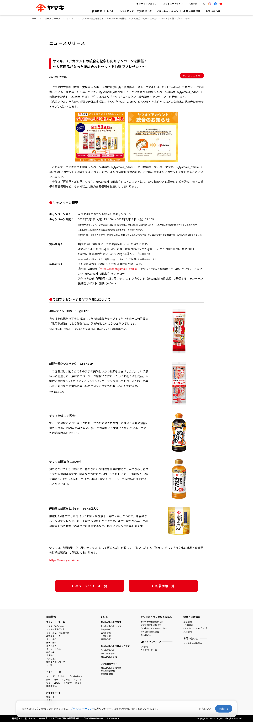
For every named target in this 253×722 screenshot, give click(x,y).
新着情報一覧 (165, 586)
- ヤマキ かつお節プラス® (195, 628)
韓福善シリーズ (53, 635)
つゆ (48, 682)
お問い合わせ (212, 11)
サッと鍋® (51, 639)
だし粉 (49, 665)
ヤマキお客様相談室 (192, 643)
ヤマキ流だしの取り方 (151, 625)
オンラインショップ (146, 3)
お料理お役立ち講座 (150, 631)
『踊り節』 (51, 658)
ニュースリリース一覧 (91, 586)
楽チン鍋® (51, 642)
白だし (57, 682)
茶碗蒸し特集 (107, 674)
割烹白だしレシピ (109, 656)
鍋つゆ (78, 682)
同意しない (205, 708)
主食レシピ (106, 629)
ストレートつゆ (53, 648)
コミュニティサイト (173, 3)
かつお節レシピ (108, 650)
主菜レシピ (106, 632)
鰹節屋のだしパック (55, 661)
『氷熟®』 (51, 655)
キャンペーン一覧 (149, 649)
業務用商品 (51, 685)
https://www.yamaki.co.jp (65, 560)
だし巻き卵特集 (108, 670)
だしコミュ (146, 634)
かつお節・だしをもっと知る (154, 628)
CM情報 (144, 646)
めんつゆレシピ (108, 653)
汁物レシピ (106, 635)
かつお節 (50, 676)
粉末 (56, 679)
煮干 (48, 679)
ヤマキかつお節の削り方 (152, 621)
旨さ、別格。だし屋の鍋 (57, 632)
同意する (224, 708)
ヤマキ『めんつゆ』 (55, 626)
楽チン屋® (51, 645)
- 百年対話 (188, 625)
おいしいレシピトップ (111, 626)
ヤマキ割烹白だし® (55, 629)
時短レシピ (106, 639)
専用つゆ (68, 682)
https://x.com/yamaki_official (119, 269)
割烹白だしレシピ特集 (111, 667)
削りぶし (62, 676)
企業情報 (187, 621)
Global (193, 3)
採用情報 (187, 631)
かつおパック (76, 676)
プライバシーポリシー (82, 708)
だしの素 (65, 679)
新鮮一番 (50, 652)
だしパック (78, 679)
